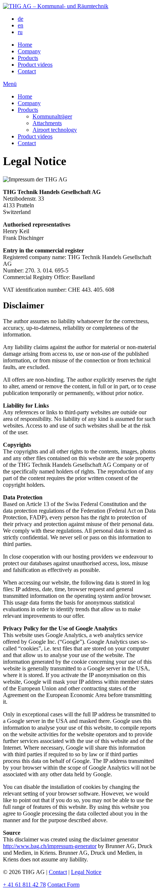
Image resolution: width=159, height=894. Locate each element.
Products (28, 58)
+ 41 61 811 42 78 (24, 884)
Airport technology (55, 130)
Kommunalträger (52, 116)
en (20, 25)
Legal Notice (86, 872)
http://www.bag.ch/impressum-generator (50, 846)
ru (20, 32)
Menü (10, 84)
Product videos (35, 64)
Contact (27, 71)
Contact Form (63, 884)
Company (29, 51)
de (20, 19)
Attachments (47, 123)
